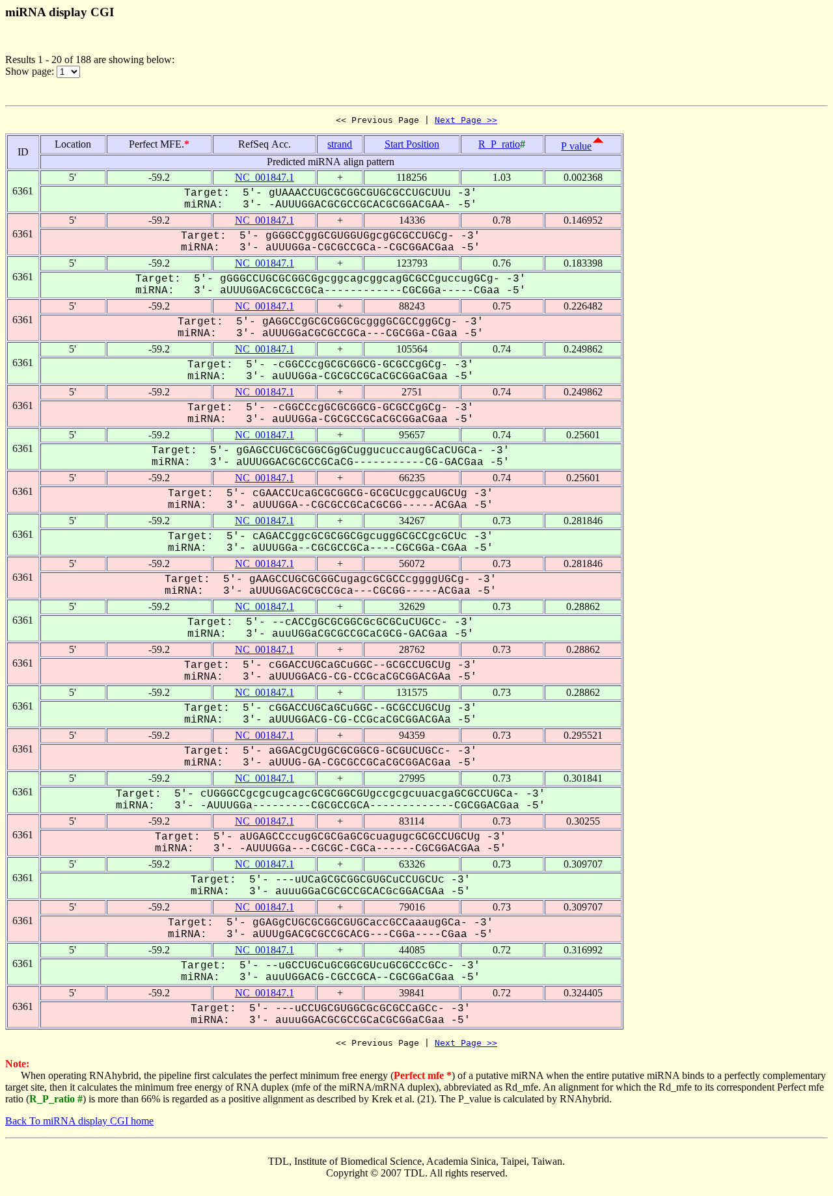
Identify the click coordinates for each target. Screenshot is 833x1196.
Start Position (412, 144)
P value (576, 146)
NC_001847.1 (264, 177)
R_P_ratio (499, 144)
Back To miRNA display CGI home (79, 1120)
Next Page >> (466, 120)
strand (339, 144)
